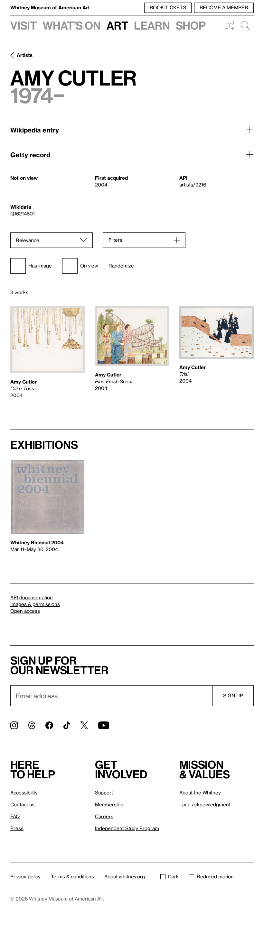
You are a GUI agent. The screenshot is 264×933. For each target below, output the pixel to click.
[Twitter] (84, 725)
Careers (104, 816)
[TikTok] (66, 725)
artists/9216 (192, 184)
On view (89, 265)
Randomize (121, 265)
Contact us (22, 804)
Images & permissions (35, 604)
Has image (40, 265)
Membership (109, 804)
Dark (173, 876)
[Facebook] (49, 725)
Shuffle (230, 25)
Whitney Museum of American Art (50, 7)
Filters (115, 240)
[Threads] (31, 725)
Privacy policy (25, 876)
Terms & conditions (72, 876)
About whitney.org (124, 876)
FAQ (15, 816)
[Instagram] (14, 725)
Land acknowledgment (205, 804)
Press (17, 828)
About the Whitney (200, 792)
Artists (25, 55)
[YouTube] (103, 725)
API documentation (31, 597)
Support (104, 792)
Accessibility (24, 792)
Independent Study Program (127, 828)
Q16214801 (22, 213)
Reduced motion (215, 876)
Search (246, 25)
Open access (25, 611)
